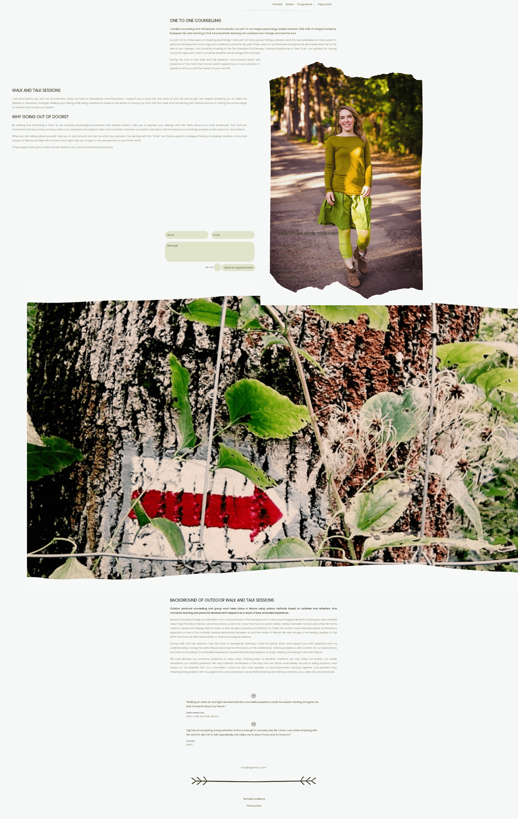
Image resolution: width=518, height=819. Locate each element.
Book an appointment (238, 267)
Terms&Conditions (254, 799)
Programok (305, 4)
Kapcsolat (325, 4)
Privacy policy (254, 805)
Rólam (290, 4)
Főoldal (277, 4)
